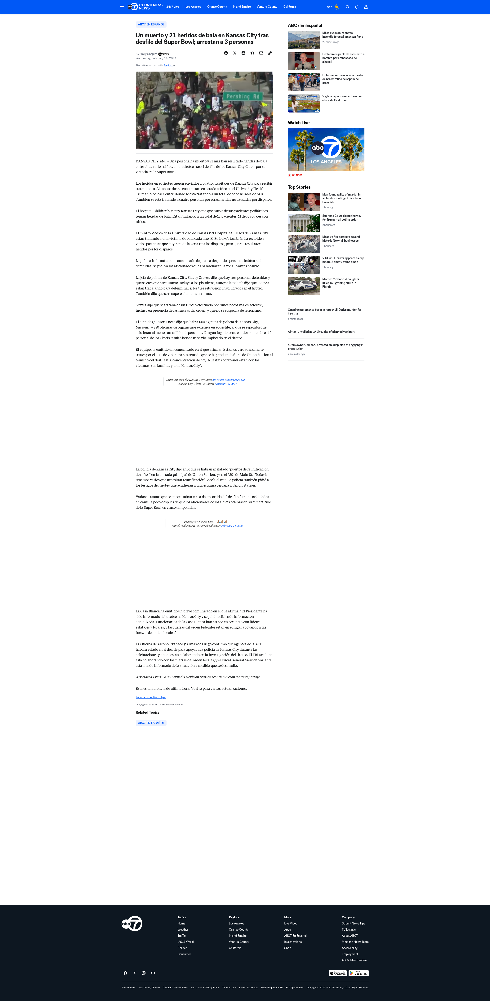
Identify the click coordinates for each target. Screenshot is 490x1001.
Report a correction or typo (151, 697)
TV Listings (348, 929)
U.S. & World (186, 941)
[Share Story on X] (234, 53)
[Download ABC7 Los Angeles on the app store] (338, 973)
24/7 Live (172, 7)
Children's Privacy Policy (175, 987)
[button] (122, 6)
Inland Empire (242, 7)
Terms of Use (229, 987)
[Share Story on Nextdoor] (252, 53)
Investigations (293, 941)
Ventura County (267, 7)
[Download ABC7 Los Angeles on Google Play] (359, 973)
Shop (287, 948)
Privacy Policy (129, 987)
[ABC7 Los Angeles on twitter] (134, 973)
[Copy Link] (270, 53)
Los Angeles (193, 7)
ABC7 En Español (295, 935)
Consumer (184, 954)
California (289, 7)
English (168, 65)
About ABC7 (350, 935)
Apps (287, 929)
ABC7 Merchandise (354, 960)
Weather (183, 929)
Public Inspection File (272, 987)
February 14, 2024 (226, 383)
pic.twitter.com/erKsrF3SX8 (228, 379)
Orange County (217, 7)
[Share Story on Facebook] (226, 53)
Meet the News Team (355, 941)
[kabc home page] (132, 923)
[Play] (326, 149)
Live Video (290, 923)
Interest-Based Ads (248, 987)
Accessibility (350, 948)
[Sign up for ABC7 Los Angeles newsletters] (153, 973)
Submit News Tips (353, 923)
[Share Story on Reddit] (243, 53)
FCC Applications (295, 987)
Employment (350, 954)
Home (181, 923)
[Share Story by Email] (261, 53)
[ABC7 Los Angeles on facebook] (125, 973)
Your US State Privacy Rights (205, 987)
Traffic (182, 935)
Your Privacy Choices (149, 987)
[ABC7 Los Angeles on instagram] (144, 973)
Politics (182, 948)
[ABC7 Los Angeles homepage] (145, 7)
